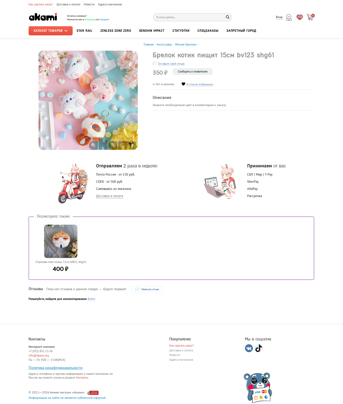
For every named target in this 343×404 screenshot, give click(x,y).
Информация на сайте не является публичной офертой (67, 398)
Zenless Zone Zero (115, 30)
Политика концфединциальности (55, 367)
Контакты (82, 377)
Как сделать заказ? (41, 4)
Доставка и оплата (68, 4)
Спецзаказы (208, 30)
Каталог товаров (49, 30)
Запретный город (241, 30)
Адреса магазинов (110, 4)
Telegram (104, 19)
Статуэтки (181, 30)
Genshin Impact (152, 30)
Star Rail (84, 30)
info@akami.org (39, 355)
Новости (89, 4)
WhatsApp (90, 19)
